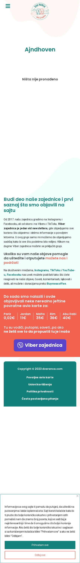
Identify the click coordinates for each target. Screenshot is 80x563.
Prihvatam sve (40, 545)
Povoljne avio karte (39, 377)
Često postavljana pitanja (40, 399)
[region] (40, 528)
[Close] (77, 496)
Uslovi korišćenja (40, 384)
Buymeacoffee (56, 283)
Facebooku (14, 274)
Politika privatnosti (40, 391)
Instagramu (41, 270)
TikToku (55, 270)
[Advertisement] (40, 140)
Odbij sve (40, 555)
